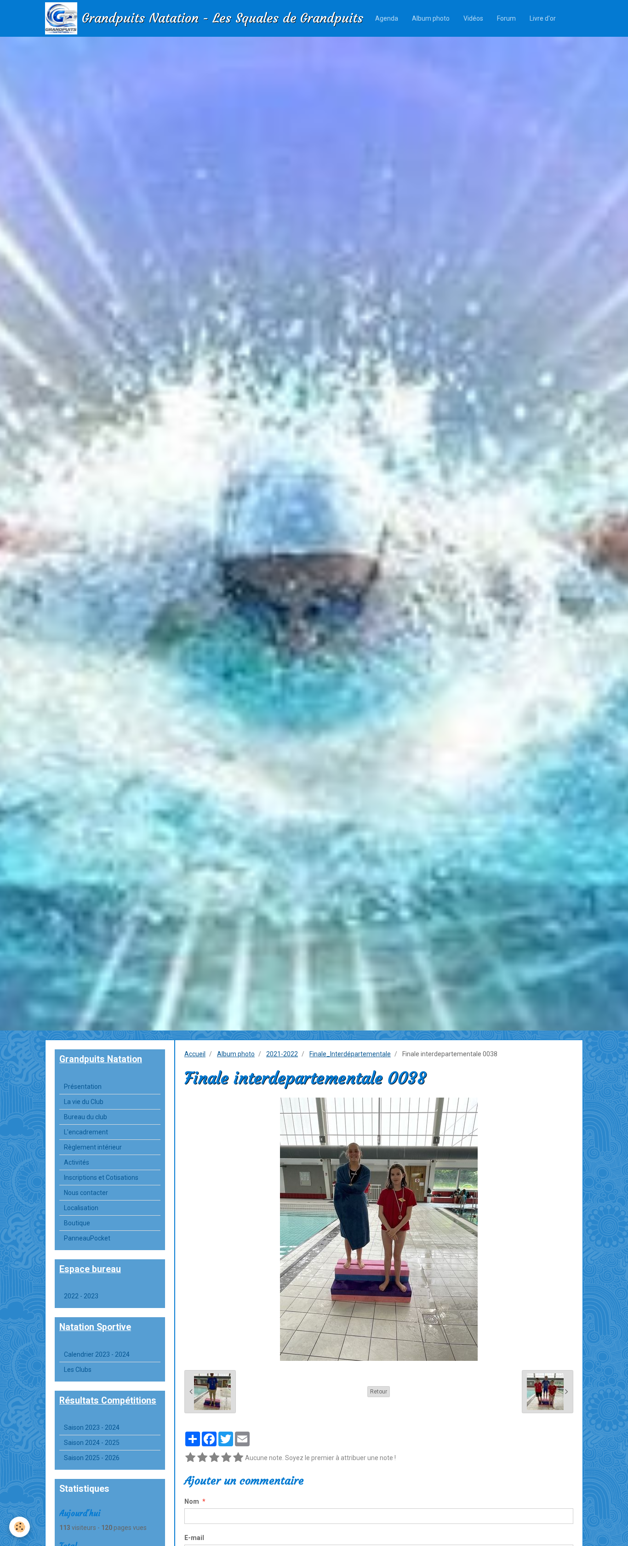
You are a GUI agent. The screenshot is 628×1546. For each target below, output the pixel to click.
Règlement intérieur (93, 1147)
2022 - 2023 (81, 1296)
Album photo (431, 18)
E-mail (194, 1537)
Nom (191, 1501)
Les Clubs (77, 1369)
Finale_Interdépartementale (350, 1054)
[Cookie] (19, 1527)
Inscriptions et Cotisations (101, 1177)
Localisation (81, 1208)
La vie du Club (83, 1101)
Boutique (77, 1223)
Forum (506, 18)
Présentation (83, 1086)
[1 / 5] (190, 1458)
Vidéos (473, 18)
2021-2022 (282, 1054)
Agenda (386, 18)
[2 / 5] (202, 1458)
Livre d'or (543, 18)
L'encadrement (86, 1132)
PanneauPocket (87, 1238)
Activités (76, 1162)
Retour (378, 1391)
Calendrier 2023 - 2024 (97, 1354)
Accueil (195, 1054)
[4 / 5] (226, 1458)
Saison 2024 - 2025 (92, 1442)
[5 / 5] (238, 1458)
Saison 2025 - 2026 (92, 1457)
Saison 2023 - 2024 (92, 1427)
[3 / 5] (214, 1458)
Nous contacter (86, 1192)
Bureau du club (85, 1117)
